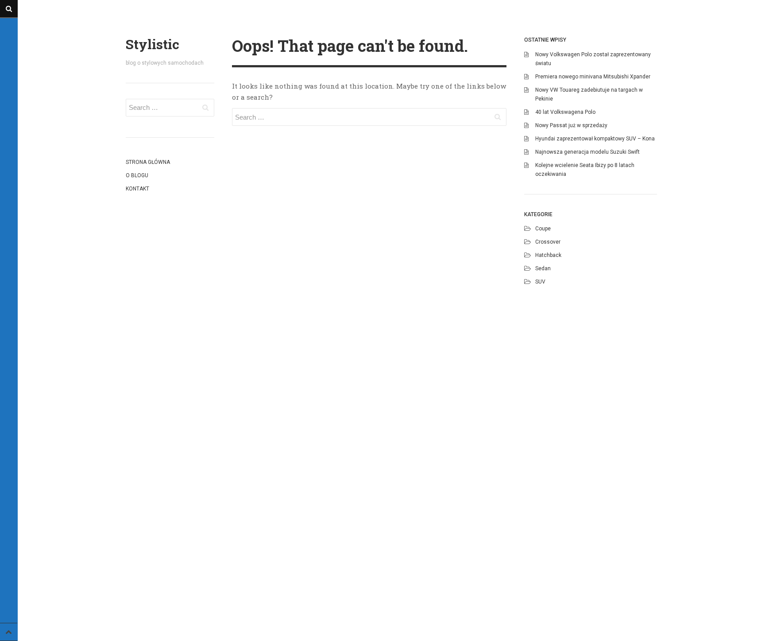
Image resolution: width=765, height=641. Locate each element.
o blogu (137, 175)
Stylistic (152, 44)
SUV (540, 282)
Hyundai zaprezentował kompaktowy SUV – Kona (595, 139)
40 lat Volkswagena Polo (565, 112)
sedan (543, 268)
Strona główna (148, 162)
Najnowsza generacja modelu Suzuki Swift (587, 152)
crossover (547, 242)
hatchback (548, 255)
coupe (543, 228)
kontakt (137, 189)
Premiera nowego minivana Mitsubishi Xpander (592, 77)
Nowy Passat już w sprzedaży (571, 125)
